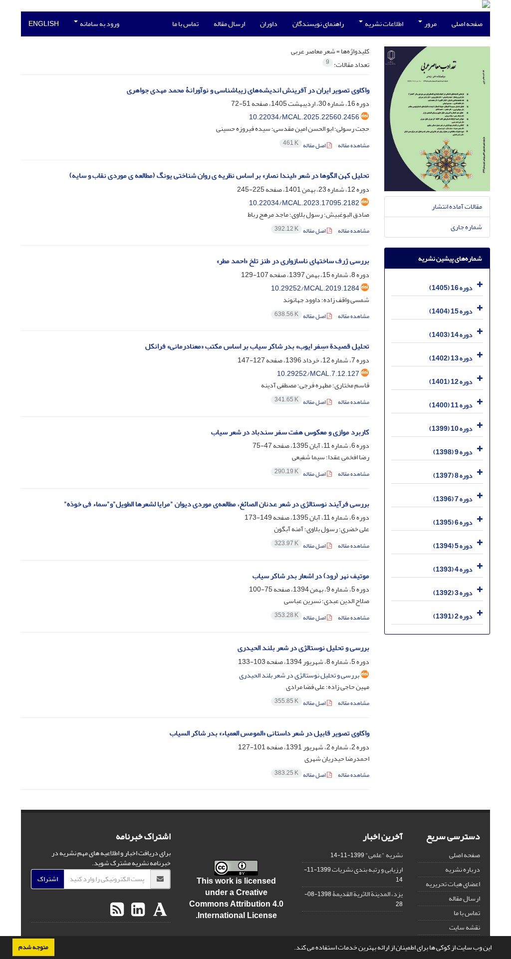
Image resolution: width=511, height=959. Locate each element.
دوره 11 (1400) (451, 405)
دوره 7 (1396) (453, 499)
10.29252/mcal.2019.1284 (315, 288)
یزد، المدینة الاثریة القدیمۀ (367, 894)
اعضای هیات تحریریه (453, 884)
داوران (268, 23)
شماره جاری (466, 227)
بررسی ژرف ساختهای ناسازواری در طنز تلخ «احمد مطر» (293, 261)
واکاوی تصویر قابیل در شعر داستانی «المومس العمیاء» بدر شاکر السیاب (269, 733)
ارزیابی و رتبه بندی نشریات (367, 869)
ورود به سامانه (99, 23)
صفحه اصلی (467, 23)
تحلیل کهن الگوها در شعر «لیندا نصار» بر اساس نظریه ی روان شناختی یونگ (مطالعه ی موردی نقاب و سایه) (219, 175)
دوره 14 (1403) (451, 334)
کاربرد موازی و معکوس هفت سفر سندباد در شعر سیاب (290, 432)
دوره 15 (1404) (451, 311)
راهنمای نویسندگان (318, 23)
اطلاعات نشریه (383, 23)
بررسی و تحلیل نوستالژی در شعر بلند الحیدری (303, 647)
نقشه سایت (464, 927)
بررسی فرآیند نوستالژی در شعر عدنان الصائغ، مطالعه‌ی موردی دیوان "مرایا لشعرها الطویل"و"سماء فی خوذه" (216, 504)
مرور (430, 23)
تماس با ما (185, 23)
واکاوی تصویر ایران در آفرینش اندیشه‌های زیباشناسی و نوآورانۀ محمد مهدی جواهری (248, 90)
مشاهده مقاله (353, 145)
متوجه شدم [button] (33, 947)
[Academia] (159, 910)
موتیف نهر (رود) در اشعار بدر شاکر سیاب (311, 576)
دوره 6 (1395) (453, 522)
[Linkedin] (136, 910)
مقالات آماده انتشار (457, 206)
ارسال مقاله (229, 23)
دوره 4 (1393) (453, 569)
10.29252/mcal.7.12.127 (318, 373)
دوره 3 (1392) (453, 593)
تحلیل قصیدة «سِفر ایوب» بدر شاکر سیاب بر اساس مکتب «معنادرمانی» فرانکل (257, 346)
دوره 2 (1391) (453, 616)
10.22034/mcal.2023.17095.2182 (304, 203)
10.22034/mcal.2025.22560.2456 (304, 117)
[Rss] (117, 910)
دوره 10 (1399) (451, 428)
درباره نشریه (462, 869)
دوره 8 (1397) (453, 475)
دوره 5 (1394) (453, 546)
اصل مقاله (305, 145)
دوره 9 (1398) (453, 452)
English (43, 23)
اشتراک (47, 879)
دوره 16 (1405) (451, 288)
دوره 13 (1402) (451, 358)
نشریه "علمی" (384, 855)
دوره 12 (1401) (451, 381)
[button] (291, 948)
